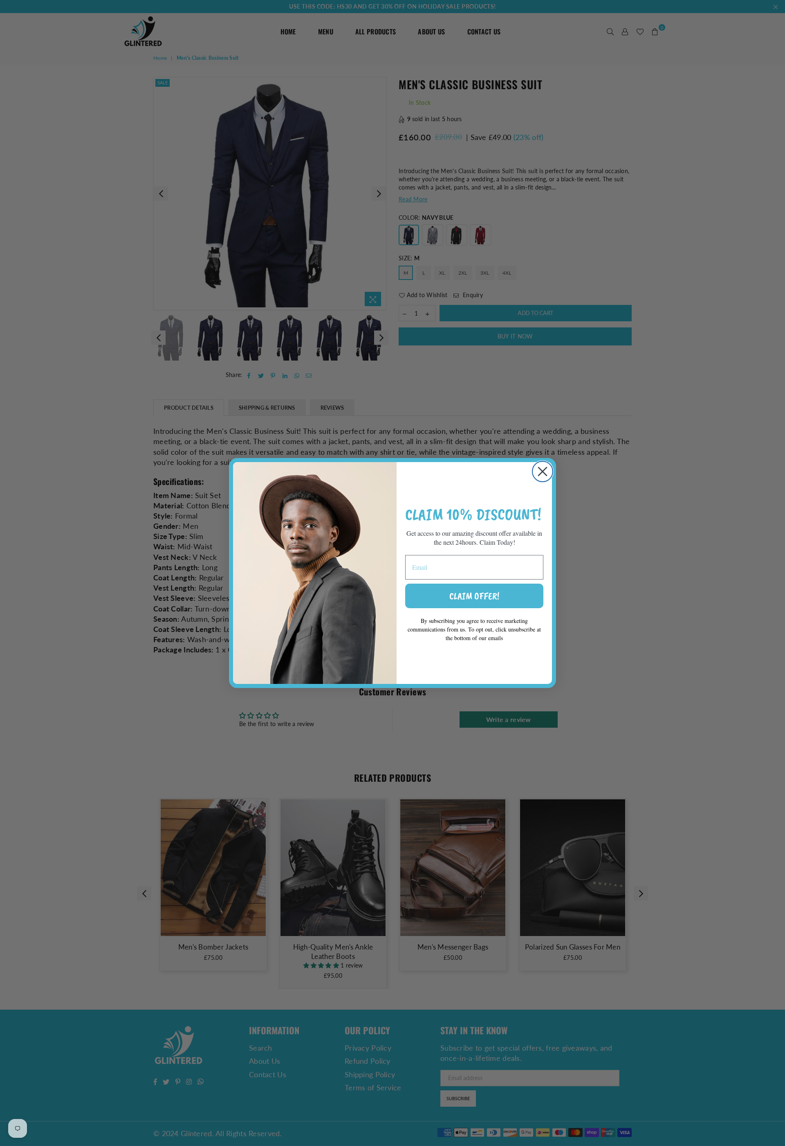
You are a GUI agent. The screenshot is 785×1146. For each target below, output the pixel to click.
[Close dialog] (542, 471)
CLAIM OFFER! (474, 596)
